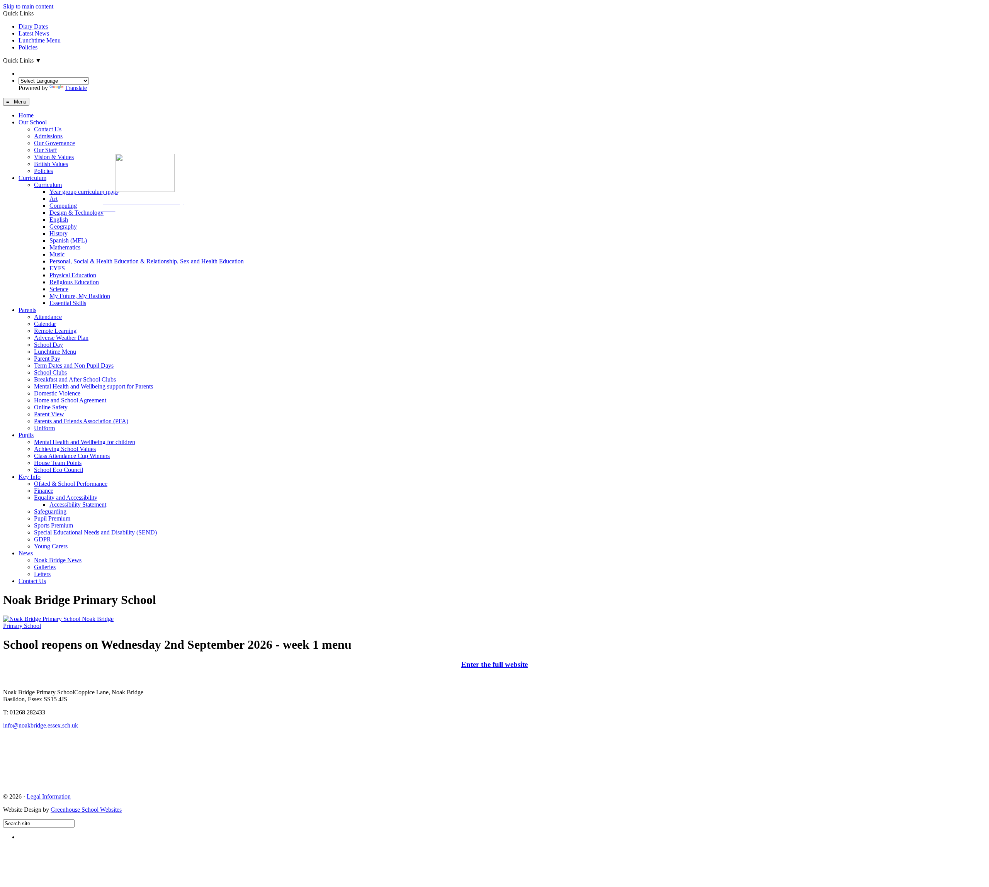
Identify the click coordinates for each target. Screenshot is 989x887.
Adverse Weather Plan (61, 337)
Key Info (30, 476)
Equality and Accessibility (65, 497)
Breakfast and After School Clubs (75, 379)
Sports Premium (53, 525)
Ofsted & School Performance (70, 483)
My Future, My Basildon (79, 296)
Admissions (48, 136)
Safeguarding (50, 511)
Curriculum (32, 178)
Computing (63, 205)
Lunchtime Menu (40, 40)
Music (57, 254)
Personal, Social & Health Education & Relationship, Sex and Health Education (146, 261)
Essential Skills (67, 303)
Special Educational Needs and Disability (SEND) (95, 532)
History (58, 233)
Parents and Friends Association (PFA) (81, 421)
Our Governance (54, 143)
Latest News (34, 33)
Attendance (48, 317)
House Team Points (58, 463)
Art (53, 198)
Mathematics (64, 247)
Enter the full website (494, 664)
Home (26, 115)
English (58, 219)
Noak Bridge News (58, 560)
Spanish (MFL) (68, 240)
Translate (76, 88)
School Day (48, 344)
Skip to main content (28, 6)
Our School (33, 122)
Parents (27, 310)
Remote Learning (55, 330)
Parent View (49, 414)
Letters (42, 574)
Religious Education (74, 282)
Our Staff (45, 150)
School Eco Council (58, 469)
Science (58, 289)
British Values (51, 164)
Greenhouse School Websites (86, 809)
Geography (63, 226)
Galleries (45, 567)
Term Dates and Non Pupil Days (74, 365)
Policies (28, 47)
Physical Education (72, 275)
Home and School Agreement (70, 400)
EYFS (57, 268)
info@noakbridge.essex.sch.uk (40, 725)
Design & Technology (76, 212)
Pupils (26, 435)
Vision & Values (54, 157)
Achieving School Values (65, 449)
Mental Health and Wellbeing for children (84, 442)
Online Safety (51, 407)
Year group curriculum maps (84, 191)
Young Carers (51, 546)
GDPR (42, 539)
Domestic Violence (57, 393)
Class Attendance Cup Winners (72, 456)
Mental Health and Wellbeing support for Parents (93, 386)
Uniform (44, 428)
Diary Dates (33, 26)
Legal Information (49, 796)
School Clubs (50, 372)
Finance (43, 490)
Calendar (45, 324)
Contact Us (47, 129)
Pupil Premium (52, 518)
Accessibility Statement (77, 504)
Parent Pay (47, 358)
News (26, 553)
